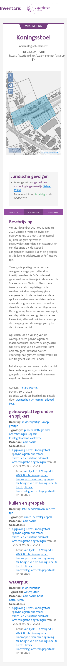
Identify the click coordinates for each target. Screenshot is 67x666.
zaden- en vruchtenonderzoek (30, 458)
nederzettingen (18, 434)
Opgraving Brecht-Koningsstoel (31, 450)
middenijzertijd (31, 422)
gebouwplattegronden (37, 430)
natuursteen (16, 600)
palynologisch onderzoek (28, 454)
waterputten (31, 591)
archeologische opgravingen (29, 462)
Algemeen (13, 212)
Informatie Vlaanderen (50, 152)
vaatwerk (35, 438)
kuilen (27, 517)
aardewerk (29, 442)
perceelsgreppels (42, 517)
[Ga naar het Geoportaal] (10, 85)
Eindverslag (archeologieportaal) (35, 491)
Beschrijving (33, 212)
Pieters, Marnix (29, 387)
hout (40, 596)
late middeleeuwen (33, 509)
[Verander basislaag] (10, 91)
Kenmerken (53, 212)
